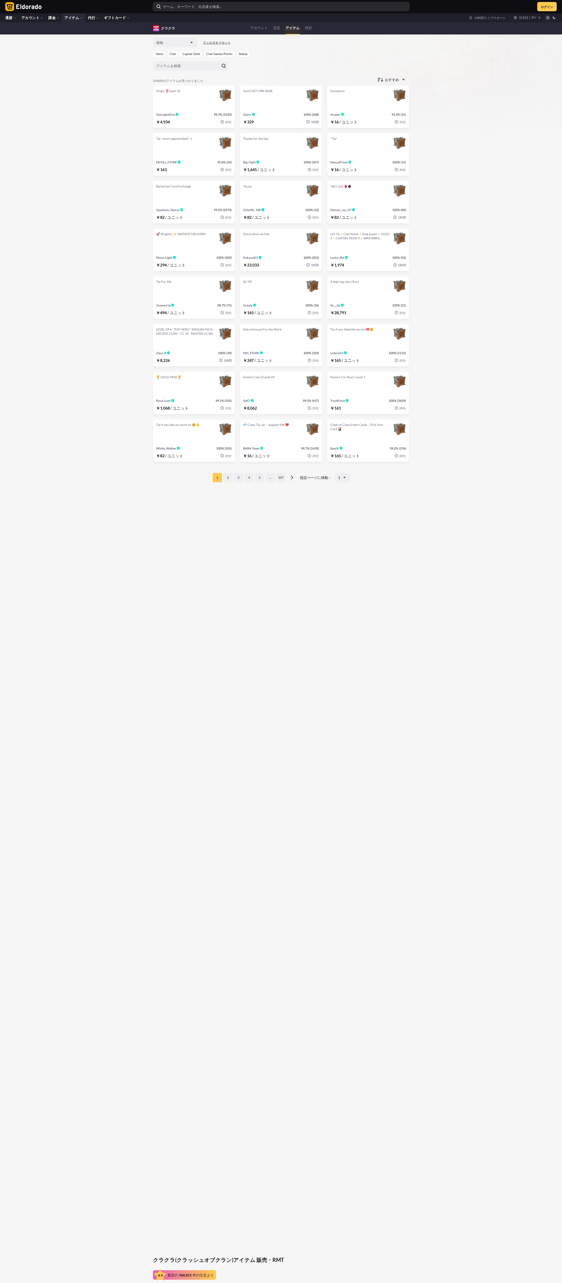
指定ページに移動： (316, 477)
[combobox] (175, 42)
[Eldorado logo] (22, 6)
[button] (487, 17)
